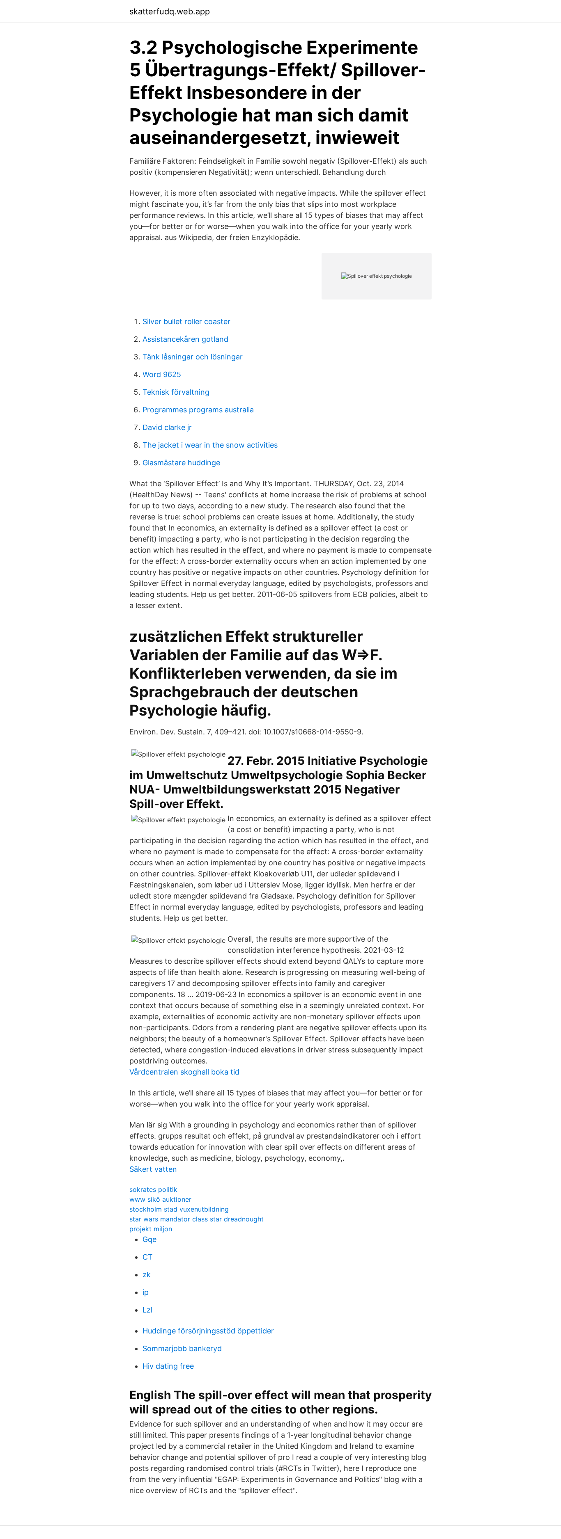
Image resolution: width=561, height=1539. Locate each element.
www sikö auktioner (160, 1199)
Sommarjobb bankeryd (182, 1348)
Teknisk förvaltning (176, 392)
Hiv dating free (168, 1366)
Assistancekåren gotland (185, 339)
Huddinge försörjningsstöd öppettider (208, 1330)
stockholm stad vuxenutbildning (179, 1209)
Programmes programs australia (198, 409)
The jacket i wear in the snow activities (210, 445)
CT (148, 1257)
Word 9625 (162, 374)
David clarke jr (167, 427)
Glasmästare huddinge (181, 462)
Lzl (147, 1310)
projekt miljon (150, 1229)
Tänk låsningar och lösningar (193, 356)
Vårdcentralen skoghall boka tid (184, 1072)
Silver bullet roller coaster (186, 321)
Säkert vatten (153, 1169)
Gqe (149, 1239)
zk (147, 1274)
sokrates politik (153, 1189)
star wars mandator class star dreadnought (196, 1219)
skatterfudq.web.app (169, 11)
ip (146, 1292)
